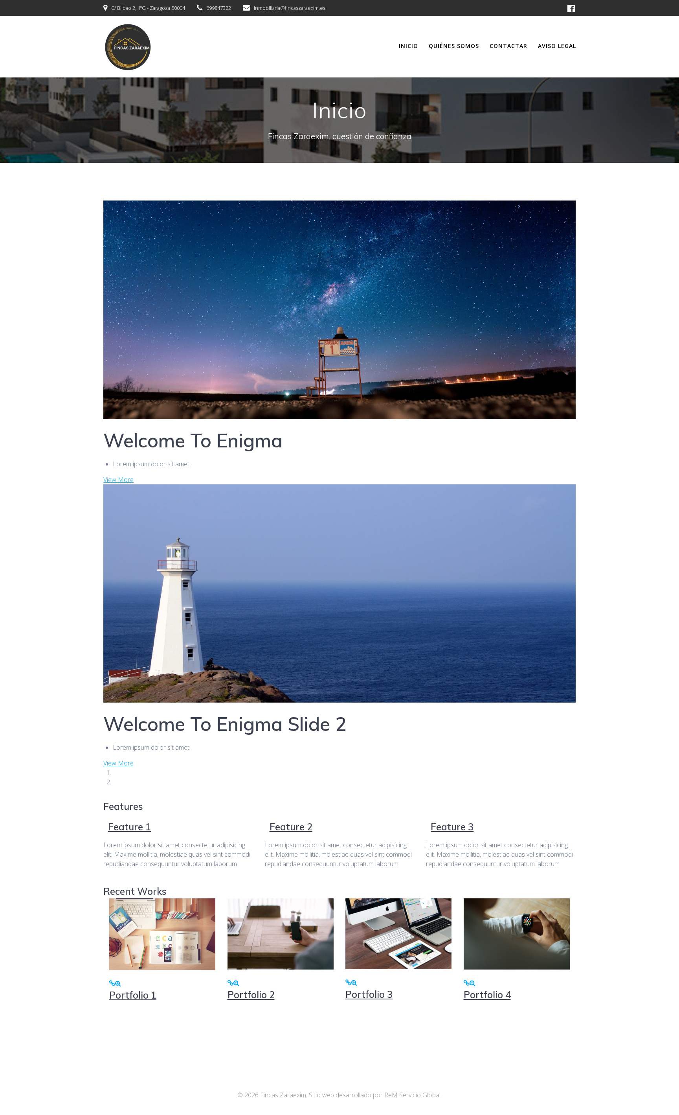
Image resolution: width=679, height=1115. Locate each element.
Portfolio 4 (487, 995)
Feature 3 (452, 827)
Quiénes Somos (454, 46)
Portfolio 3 (369, 994)
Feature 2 (291, 827)
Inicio (408, 46)
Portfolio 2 (251, 995)
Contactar (508, 46)
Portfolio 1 (132, 995)
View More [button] (118, 479)
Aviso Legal (557, 46)
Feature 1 (129, 827)
